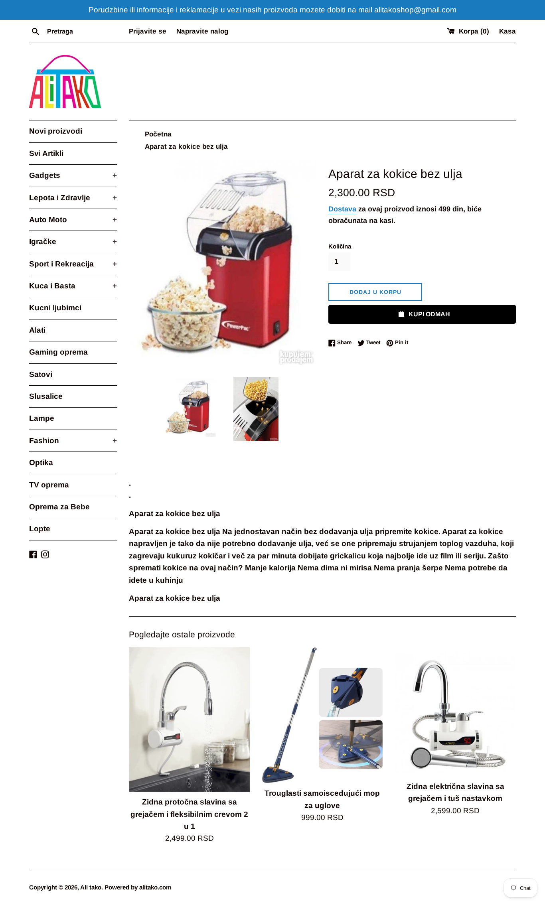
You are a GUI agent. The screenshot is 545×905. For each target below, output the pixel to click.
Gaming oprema (58, 352)
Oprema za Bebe (59, 507)
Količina (339, 246)
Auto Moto (73, 219)
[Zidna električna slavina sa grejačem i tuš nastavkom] (455, 711)
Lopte (39, 528)
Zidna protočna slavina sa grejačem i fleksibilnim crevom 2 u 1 (189, 814)
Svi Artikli (46, 153)
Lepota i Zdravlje (73, 197)
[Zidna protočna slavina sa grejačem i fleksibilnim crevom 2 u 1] (189, 719)
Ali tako (90, 887)
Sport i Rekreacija (73, 264)
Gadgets (73, 175)
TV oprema (49, 485)
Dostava (342, 209)
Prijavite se (147, 31)
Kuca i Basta (73, 286)
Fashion (73, 440)
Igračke (73, 241)
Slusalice (46, 396)
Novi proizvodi (55, 131)
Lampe (41, 418)
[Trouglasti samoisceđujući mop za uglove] (322, 715)
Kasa (507, 31)
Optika (41, 462)
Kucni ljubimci (55, 308)
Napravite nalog (202, 31)
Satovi (40, 374)
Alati (37, 330)
